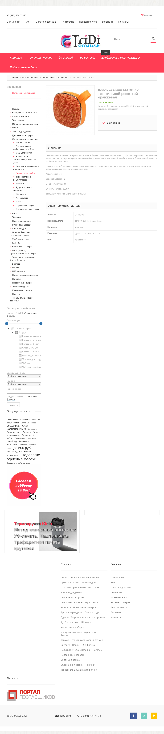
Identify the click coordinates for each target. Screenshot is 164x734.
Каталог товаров (30, 77)
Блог (27, 21)
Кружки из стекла (30, 351)
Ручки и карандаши (21, 225)
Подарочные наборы (22, 283)
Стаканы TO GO (30, 348)
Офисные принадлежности (25, 124)
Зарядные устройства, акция (18, 463)
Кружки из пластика (31, 340)
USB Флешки (18, 271)
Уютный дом (18, 120)
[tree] (24, 348)
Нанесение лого (88, 21)
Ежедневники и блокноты (24, 112)
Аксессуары (22, 198)
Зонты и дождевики (21, 131)
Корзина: (148, 15)
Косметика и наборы (22, 246)
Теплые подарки (14, 452)
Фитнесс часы (23, 142)
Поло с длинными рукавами (18, 420)
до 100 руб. (13, 425)
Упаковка (16, 217)
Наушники (21, 194)
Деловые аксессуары (22, 135)
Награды (16, 279)
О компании (13, 21)
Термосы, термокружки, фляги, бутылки (82, 640)
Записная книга (16, 428)
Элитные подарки (20, 286)
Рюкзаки (26, 432)
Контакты (123, 21)
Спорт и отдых (19, 228)
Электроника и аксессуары (55, 77)
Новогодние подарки (22, 221)
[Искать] (153, 39)
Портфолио (68, 21)
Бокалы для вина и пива (34, 355)
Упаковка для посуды (32, 359)
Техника (20, 183)
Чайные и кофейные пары (34, 367)
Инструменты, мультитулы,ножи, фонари (79, 634)
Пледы (15, 267)
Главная (14, 77)
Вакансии (107, 21)
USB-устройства (24, 153)
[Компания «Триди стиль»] (82, 41)
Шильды (16, 243)
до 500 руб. (22, 448)
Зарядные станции (25, 205)
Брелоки (16, 264)
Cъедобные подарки (22, 290)
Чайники (26, 363)
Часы (14, 213)
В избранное (113, 123)
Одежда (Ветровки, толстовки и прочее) (83, 617)
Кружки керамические (32, 336)
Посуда (15, 109)
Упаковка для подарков (25, 438)
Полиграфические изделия (25, 275)
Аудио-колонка (13, 432)
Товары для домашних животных (79, 669)
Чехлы (19, 201)
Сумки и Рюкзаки (20, 116)
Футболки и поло (20, 239)
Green (25, 426)
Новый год (12, 441)
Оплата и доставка (46, 21)
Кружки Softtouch (30, 344)
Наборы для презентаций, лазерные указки (24, 159)
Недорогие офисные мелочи (23, 457)
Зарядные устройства (26, 173)
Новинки (16, 294)
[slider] (6, 323)
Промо (15, 127)
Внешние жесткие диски (27, 209)
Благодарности (119, 607)
